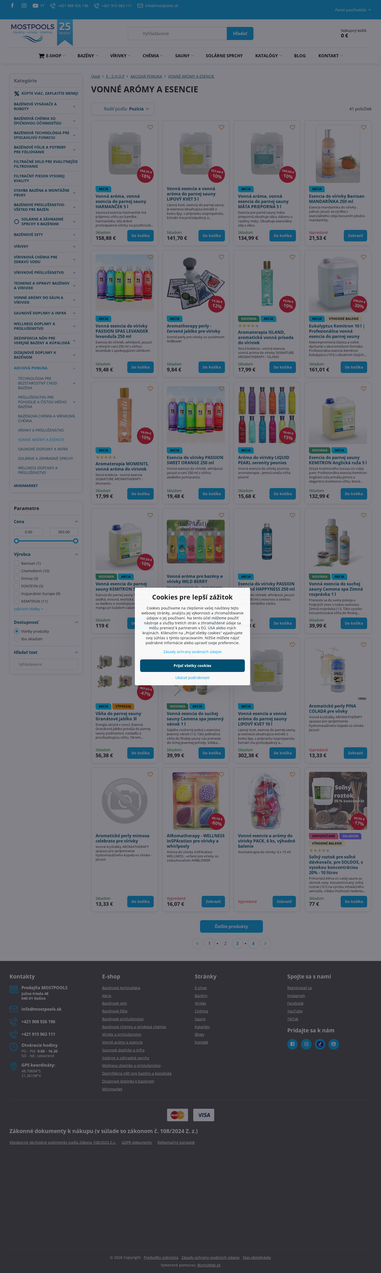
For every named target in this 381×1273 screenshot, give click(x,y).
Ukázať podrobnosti (192, 677)
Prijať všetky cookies (192, 665)
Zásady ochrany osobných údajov (192, 651)
